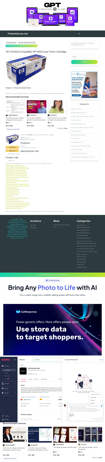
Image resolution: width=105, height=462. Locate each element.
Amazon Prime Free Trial (12, 191)
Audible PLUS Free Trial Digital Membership (17, 180)
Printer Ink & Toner (82, 254)
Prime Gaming (9, 196)
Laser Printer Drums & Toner (84, 241)
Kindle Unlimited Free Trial (12, 192)
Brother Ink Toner (76, 109)
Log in (55, 227)
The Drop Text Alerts (11, 182)
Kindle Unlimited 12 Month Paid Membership (17, 177)
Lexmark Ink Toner (77, 149)
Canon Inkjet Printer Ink (78, 124)
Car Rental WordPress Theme (47, 274)
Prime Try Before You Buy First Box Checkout (17, 203)
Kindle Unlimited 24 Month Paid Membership (17, 168)
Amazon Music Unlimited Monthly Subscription (18, 204)
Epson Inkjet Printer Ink (78, 135)
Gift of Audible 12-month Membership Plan (17, 167)
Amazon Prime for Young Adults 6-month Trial (17, 185)
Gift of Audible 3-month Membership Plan (16, 172)
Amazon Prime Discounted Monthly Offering (17, 198)
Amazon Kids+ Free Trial (12, 199)
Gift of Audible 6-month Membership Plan (16, 173)
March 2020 (33, 228)
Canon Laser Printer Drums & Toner (82, 127)
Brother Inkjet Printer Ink (78, 112)
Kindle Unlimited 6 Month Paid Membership (17, 184)
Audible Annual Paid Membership (14, 165)
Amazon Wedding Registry (13, 189)
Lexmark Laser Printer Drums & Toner (82, 157)
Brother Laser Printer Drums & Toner (82, 116)
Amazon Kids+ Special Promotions (15, 201)
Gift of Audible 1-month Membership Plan (16, 175)
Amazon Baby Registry (12, 187)
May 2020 (32, 225)
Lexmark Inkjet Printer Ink (79, 153)
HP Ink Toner (75, 138)
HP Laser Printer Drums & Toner (27, 42)
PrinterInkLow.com (18, 33)
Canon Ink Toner (76, 120)
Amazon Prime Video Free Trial (14, 208)
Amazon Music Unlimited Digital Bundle (16, 206)
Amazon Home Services (12, 194)
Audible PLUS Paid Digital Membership (16, 170)
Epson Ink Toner (76, 131)
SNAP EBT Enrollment (11, 179)
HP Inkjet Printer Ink (77, 142)
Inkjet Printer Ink (81, 225)
